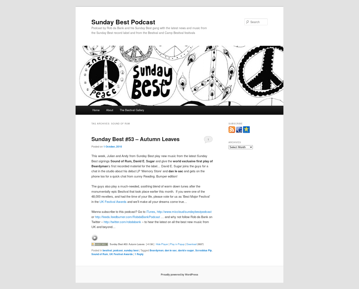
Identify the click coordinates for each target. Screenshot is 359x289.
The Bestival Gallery (132, 110)
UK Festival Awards (113, 201)
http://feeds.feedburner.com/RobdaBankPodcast (127, 217)
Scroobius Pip (203, 250)
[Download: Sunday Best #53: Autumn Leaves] (99, 244)
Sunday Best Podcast (123, 21)
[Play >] (94, 237)
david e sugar (186, 250)
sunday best (131, 250)
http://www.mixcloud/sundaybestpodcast (184, 211)
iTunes (150, 211)
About (109, 110)
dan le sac (171, 250)
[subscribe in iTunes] (246, 132)
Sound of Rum (99, 254)
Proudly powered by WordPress (179, 274)
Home (96, 110)
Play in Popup (177, 244)
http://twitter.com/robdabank (122, 222)
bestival (107, 250)
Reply (139, 254)
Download (191, 244)
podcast (118, 250)
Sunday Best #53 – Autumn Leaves (135, 139)
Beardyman (157, 250)
